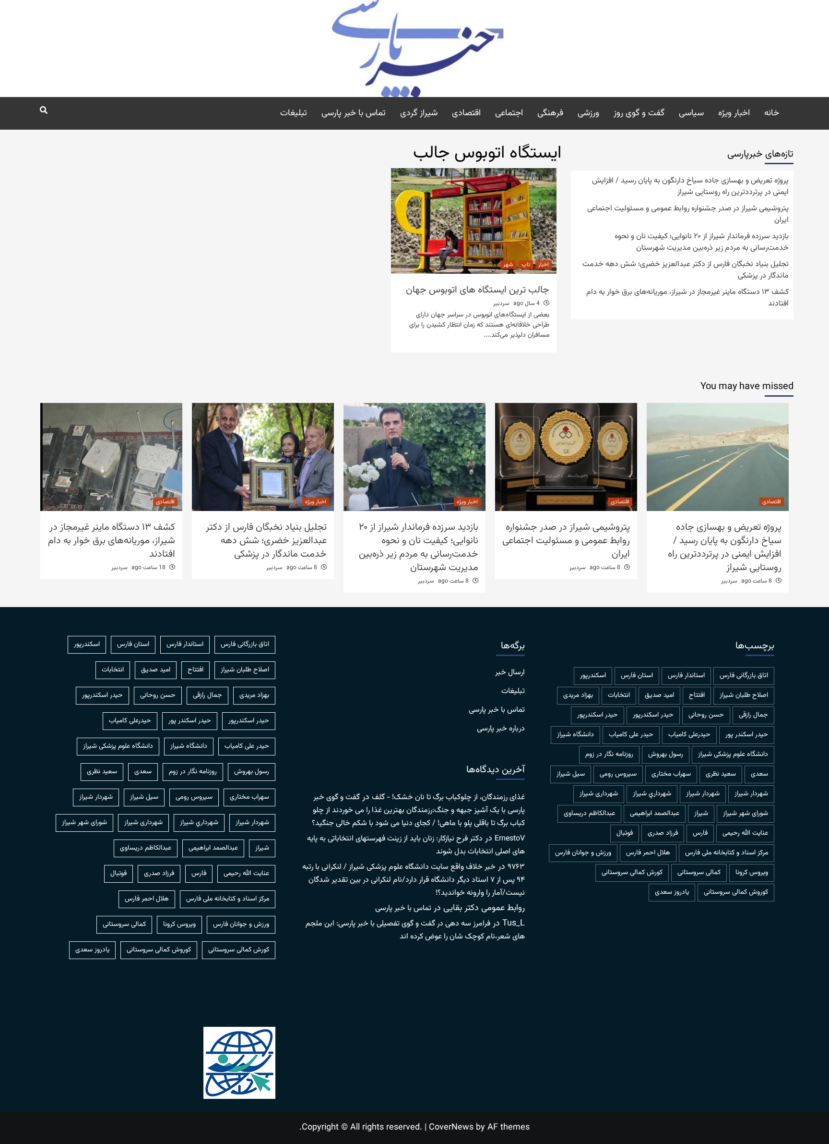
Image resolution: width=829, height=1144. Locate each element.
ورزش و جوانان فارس (583, 853)
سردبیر (501, 303)
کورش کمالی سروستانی (632, 872)
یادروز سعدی (672, 892)
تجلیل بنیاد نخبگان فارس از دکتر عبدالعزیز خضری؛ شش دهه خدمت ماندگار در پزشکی (685, 270)
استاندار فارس (686, 675)
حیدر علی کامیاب (631, 735)
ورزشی (588, 113)
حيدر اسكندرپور (653, 715)
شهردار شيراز (751, 794)
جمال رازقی (753, 715)
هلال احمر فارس (648, 853)
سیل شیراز (571, 774)
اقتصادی (466, 113)
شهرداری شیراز (599, 794)
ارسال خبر (510, 673)
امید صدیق (659, 695)
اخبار (543, 264)
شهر (508, 264)
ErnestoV (510, 839)
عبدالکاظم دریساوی (589, 813)
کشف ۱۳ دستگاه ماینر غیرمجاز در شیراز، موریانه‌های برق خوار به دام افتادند (687, 298)
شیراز (701, 813)
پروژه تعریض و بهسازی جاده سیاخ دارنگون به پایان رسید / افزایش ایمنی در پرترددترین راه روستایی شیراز (690, 186)
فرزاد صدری (663, 833)
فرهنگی (550, 113)
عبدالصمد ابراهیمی (654, 813)
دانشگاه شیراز (575, 735)
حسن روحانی (706, 715)
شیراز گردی (419, 113)
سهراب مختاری (671, 774)
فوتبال (624, 833)
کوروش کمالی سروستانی (736, 892)
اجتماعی (509, 113)
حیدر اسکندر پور (746, 735)
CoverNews (451, 1127)
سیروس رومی (618, 774)
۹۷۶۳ (516, 867)
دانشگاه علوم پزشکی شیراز (733, 754)
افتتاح (697, 695)
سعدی (759, 774)
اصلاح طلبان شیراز (744, 695)
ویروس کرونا (751, 872)
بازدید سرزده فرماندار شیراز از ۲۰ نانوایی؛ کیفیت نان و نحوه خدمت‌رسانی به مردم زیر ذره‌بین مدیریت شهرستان (702, 242)
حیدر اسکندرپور (597, 715)
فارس (700, 833)
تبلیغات (293, 113)
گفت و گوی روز (639, 113)
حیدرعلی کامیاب (689, 735)
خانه (771, 113)
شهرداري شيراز (652, 794)
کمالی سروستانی (699, 872)
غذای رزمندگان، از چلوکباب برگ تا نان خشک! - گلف (448, 797)
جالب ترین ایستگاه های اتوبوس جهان (477, 290)
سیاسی (691, 113)
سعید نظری (721, 774)
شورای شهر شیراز (745, 813)
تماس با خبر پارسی (353, 113)
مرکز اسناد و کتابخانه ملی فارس (726, 853)
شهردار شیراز (703, 794)
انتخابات (619, 695)
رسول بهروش (665, 754)
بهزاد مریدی (578, 695)
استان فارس (637, 675)
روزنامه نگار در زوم (609, 754)
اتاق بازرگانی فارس (744, 675)
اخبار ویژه (734, 113)
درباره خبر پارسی (501, 729)
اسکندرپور (593, 675)
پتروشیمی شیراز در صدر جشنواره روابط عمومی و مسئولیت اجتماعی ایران (688, 214)
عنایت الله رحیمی (745, 833)
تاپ (525, 264)
